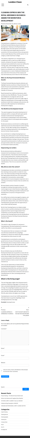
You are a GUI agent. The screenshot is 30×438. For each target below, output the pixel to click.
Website (3, 362)
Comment (4, 328)
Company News (4, 422)
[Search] (28, 5)
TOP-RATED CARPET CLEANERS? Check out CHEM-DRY (12, 400)
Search (2, 387)
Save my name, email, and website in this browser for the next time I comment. (15, 370)
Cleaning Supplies (4, 417)
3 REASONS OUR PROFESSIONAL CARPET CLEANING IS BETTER (13, 405)
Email (3, 355)
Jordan (19, 23)
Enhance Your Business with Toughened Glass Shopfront (12, 398)
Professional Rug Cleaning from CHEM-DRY (9, 403)
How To (2, 427)
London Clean (15, 2)
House (2, 424)
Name (3, 348)
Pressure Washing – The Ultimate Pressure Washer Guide (12, 395)
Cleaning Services (10, 302)
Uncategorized (4, 429)
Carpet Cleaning (4, 412)
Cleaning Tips (3, 419)
